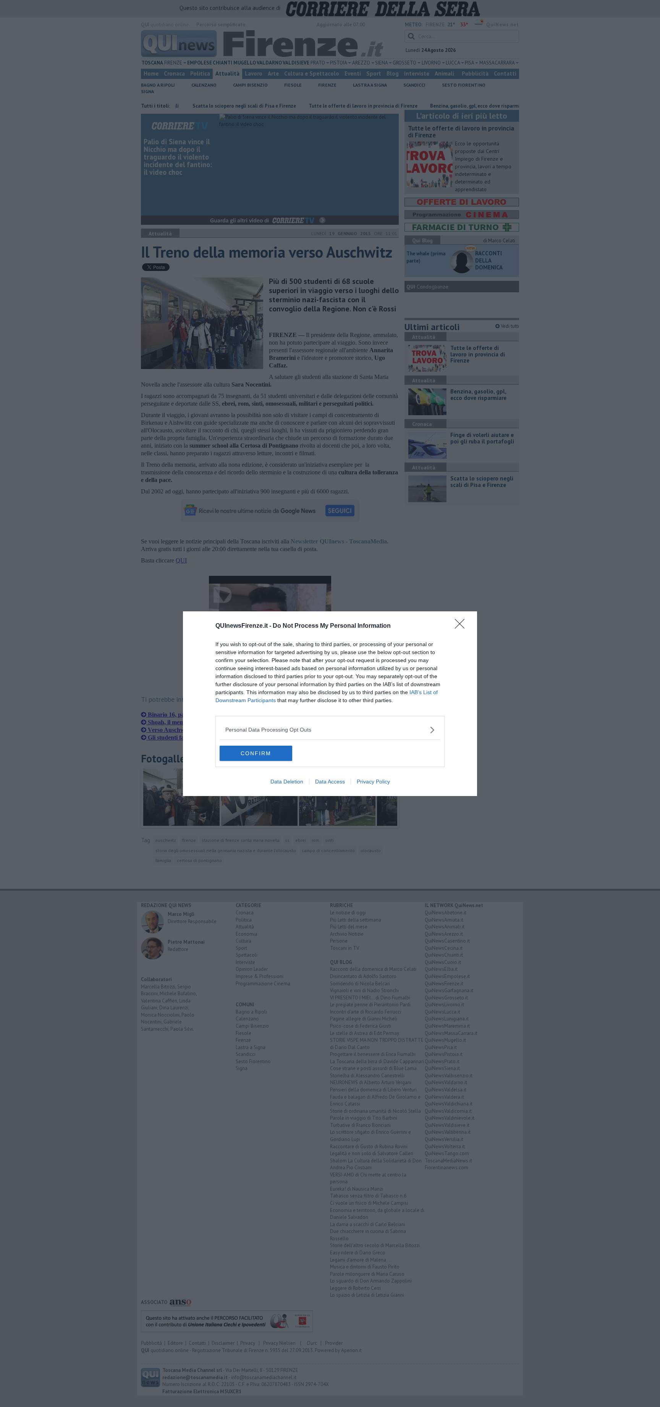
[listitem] (330, 730)
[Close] (462, 626)
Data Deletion (286, 781)
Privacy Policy (373, 781)
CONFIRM (256, 753)
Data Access (330, 781)
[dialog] (330, 703)
